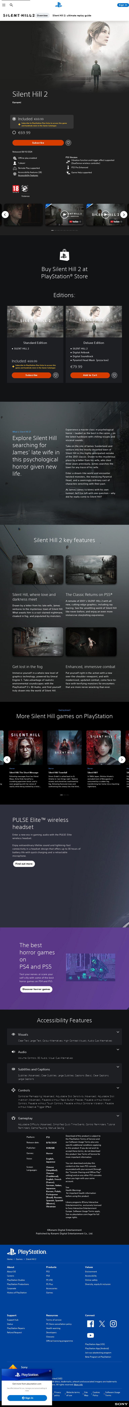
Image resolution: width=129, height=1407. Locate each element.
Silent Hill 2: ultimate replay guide (72, 15)
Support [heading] (11, 1315)
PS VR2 (49, 1280)
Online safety (91, 1280)
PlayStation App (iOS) (95, 1344)
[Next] (123, 214)
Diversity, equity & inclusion (98, 1284)
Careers (10, 1275)
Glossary (50, 1336)
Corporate (11, 1288)
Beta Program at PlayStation (98, 1356)
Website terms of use (73, 1394)
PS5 (48, 1271)
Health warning (53, 1328)
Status (10, 1324)
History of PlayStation (17, 1292)
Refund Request (14, 1332)
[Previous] (5, 214)
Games (19, 1259)
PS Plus (49, 1284)
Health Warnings (73, 1190)
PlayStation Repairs (16, 1328)
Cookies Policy (96, 1394)
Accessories (51, 1288)
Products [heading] (51, 1267)
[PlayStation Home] (58, 5)
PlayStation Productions (18, 1284)
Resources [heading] (52, 1315)
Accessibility (91, 1275)
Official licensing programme (59, 1340)
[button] (28, 175)
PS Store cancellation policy (59, 1324)
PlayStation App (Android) (97, 1348)
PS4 (48, 1275)
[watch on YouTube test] (75, 221)
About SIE (11, 1271)
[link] (64, 759)
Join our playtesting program (98, 1352)
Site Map (86, 1394)
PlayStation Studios (16, 1280)
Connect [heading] (90, 1315)
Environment (91, 1271)
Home (10, 1259)
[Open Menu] (4, 5)
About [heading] (10, 1267)
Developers (51, 1332)
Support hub (12, 1319)
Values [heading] (89, 1267)
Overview (42, 15)
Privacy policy (57, 1394)
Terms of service (53, 1319)
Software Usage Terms (112, 1394)
